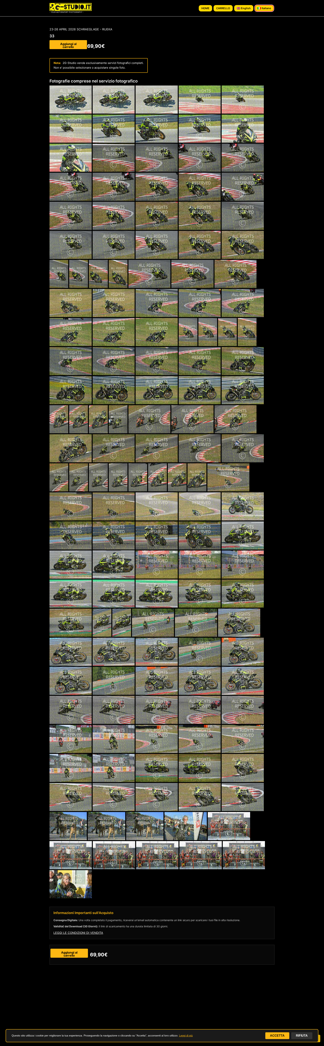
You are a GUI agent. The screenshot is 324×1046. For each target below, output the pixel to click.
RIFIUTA (302, 1035)
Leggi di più (186, 1035)
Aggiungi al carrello (68, 45)
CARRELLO (223, 8)
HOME (205, 8)
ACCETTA (277, 1035)
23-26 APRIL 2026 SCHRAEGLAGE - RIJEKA (81, 29)
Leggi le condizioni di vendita (78, 933)
